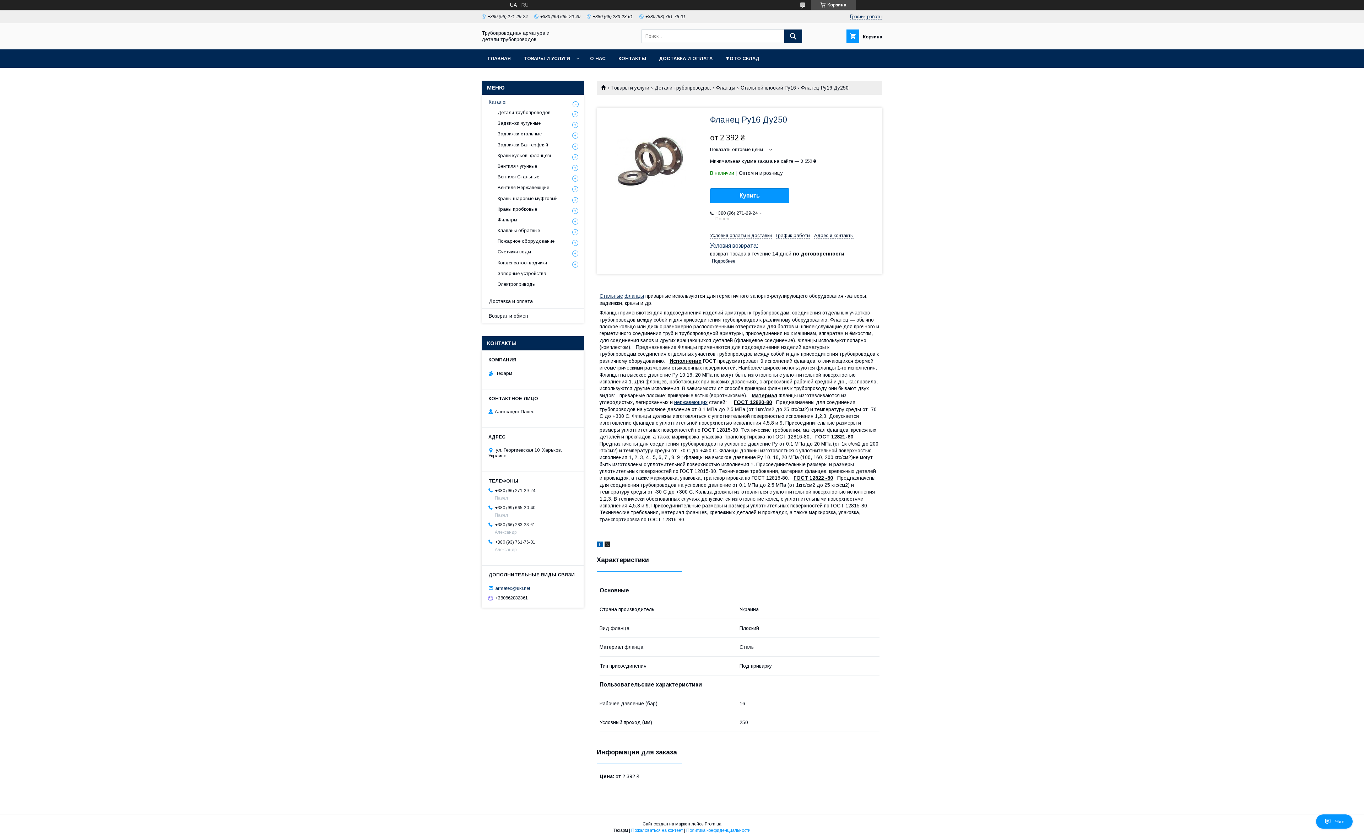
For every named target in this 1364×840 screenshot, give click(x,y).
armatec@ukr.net (512, 588)
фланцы (634, 296)
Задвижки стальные (520, 133)
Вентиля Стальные (518, 176)
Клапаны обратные (519, 230)
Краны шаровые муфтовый (528, 198)
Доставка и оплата (686, 58)
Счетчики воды (514, 251)
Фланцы (725, 88)
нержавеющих (691, 402)
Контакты (632, 58)
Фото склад (742, 58)
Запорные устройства (522, 273)
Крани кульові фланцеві (524, 155)
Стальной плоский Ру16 (768, 88)
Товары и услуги (547, 58)
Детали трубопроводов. (683, 88)
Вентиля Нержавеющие (523, 187)
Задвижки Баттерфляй (523, 144)
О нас (598, 58)
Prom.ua (713, 824)
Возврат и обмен (508, 316)
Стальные (611, 296)
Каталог (498, 102)
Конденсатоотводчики (522, 262)
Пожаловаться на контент (657, 830)
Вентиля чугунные (517, 166)
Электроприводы (517, 284)
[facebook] (600, 545)
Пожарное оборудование (526, 241)
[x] (607, 545)
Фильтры (507, 219)
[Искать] (793, 36)
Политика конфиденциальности (718, 830)
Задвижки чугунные (519, 123)
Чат (1339, 821)
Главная (499, 58)
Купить (750, 196)
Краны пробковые (517, 209)
